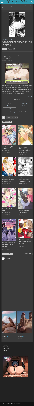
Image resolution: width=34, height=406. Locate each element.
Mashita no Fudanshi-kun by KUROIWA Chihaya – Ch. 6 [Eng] (25, 241)
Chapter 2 (9, 108)
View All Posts (28, 253)
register (15, 112)
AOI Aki (10, 39)
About (5, 345)
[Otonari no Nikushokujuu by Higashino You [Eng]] (9, 166)
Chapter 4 (24, 106)
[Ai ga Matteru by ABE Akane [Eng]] (9, 135)
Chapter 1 (9, 106)
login (10, 112)
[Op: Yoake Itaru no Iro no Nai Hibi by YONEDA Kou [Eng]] (9, 229)
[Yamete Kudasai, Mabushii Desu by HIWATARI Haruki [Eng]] (25, 135)
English (8, 117)
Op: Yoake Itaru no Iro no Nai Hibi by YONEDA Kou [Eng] (8, 244)
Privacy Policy (7, 347)
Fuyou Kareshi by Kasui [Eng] (8, 209)
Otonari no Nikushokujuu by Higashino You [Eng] (8, 178)
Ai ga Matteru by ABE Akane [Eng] (7, 147)
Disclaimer (6, 348)
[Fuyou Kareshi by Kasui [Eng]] (9, 197)
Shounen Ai (15, 117)
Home (3, 6)
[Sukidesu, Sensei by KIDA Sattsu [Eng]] (25, 198)
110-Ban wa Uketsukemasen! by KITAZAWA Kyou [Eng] (24, 179)
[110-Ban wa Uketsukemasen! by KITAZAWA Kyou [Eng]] (25, 166)
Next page (30, 96)
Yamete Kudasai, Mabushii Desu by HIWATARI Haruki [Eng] (25, 149)
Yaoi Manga (9, 6)
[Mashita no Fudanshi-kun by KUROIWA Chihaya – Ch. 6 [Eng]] (25, 228)
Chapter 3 (24, 103)
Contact (5, 352)
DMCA (5, 350)
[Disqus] (17, 285)
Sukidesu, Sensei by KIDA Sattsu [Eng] (24, 211)
